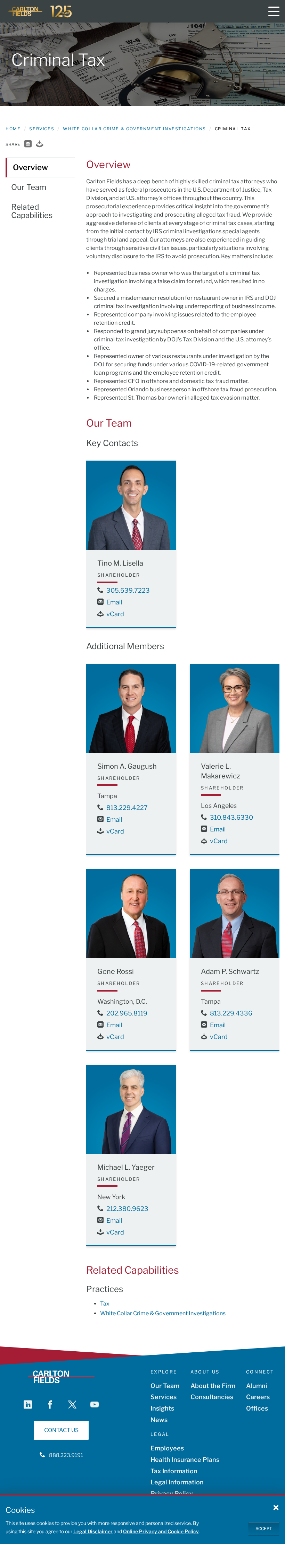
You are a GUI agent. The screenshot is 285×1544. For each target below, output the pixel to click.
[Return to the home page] (40, 11)
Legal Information (177, 1482)
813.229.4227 (127, 807)
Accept (263, 1528)
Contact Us (61, 1430)
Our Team (164, 1385)
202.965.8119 (126, 1013)
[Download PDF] (39, 144)
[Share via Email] (28, 144)
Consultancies (211, 1397)
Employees (167, 1448)
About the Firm (212, 1385)
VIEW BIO (131, 540)
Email (114, 602)
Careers (258, 1397)
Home (13, 128)
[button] (275, 1507)
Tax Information (173, 1471)
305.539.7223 (128, 590)
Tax (104, 1303)
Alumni (256, 1385)
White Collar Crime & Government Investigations (134, 128)
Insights (162, 1408)
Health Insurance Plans (184, 1459)
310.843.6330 (231, 817)
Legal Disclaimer (93, 1531)
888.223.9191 (66, 1455)
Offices (257, 1408)
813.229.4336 (231, 1013)
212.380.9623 (127, 1208)
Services (41, 128)
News (159, 1419)
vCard (115, 614)
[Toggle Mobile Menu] (273, 11)
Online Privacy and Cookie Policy (161, 1531)
